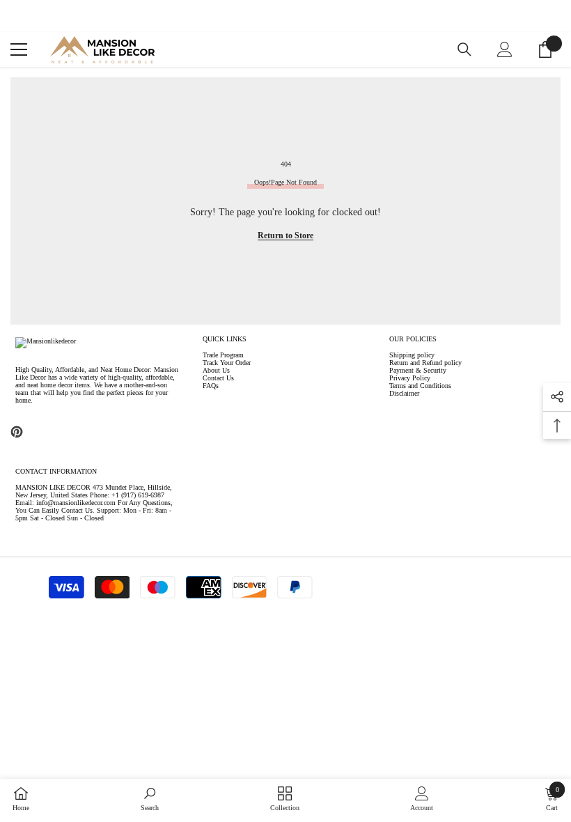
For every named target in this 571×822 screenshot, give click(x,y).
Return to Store (285, 235)
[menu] (18, 49)
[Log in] (505, 49)
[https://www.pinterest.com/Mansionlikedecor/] (16, 431)
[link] (149, 799)
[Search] (464, 49)
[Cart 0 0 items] (545, 49)
